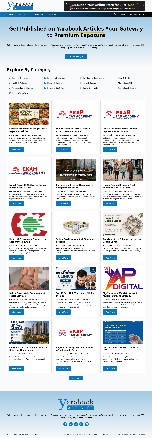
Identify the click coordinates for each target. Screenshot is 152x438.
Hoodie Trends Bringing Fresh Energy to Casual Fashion (119, 186)
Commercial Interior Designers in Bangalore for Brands (74, 186)
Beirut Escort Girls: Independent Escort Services (27, 294)
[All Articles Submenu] (45, 14)
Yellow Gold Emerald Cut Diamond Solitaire (75, 240)
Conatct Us (53, 14)
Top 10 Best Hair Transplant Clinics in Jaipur (75, 294)
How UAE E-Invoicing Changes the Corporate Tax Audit (27, 240)
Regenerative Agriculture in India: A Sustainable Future (75, 348)
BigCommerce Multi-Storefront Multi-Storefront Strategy (120, 294)
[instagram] (76, 424)
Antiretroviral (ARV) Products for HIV (121, 348)
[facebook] (65, 424)
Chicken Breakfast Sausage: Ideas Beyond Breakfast (28, 130)
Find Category (23, 14)
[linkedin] (81, 424)
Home (11, 14)
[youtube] (87, 424)
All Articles (39, 14)
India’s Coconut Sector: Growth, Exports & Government (73, 130)
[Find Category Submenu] (30, 14)
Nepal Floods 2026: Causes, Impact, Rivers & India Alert (28, 186)
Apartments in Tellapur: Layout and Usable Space (122, 240)
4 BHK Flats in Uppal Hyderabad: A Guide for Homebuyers (28, 348)
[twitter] (71, 424)
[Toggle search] (115, 14)
